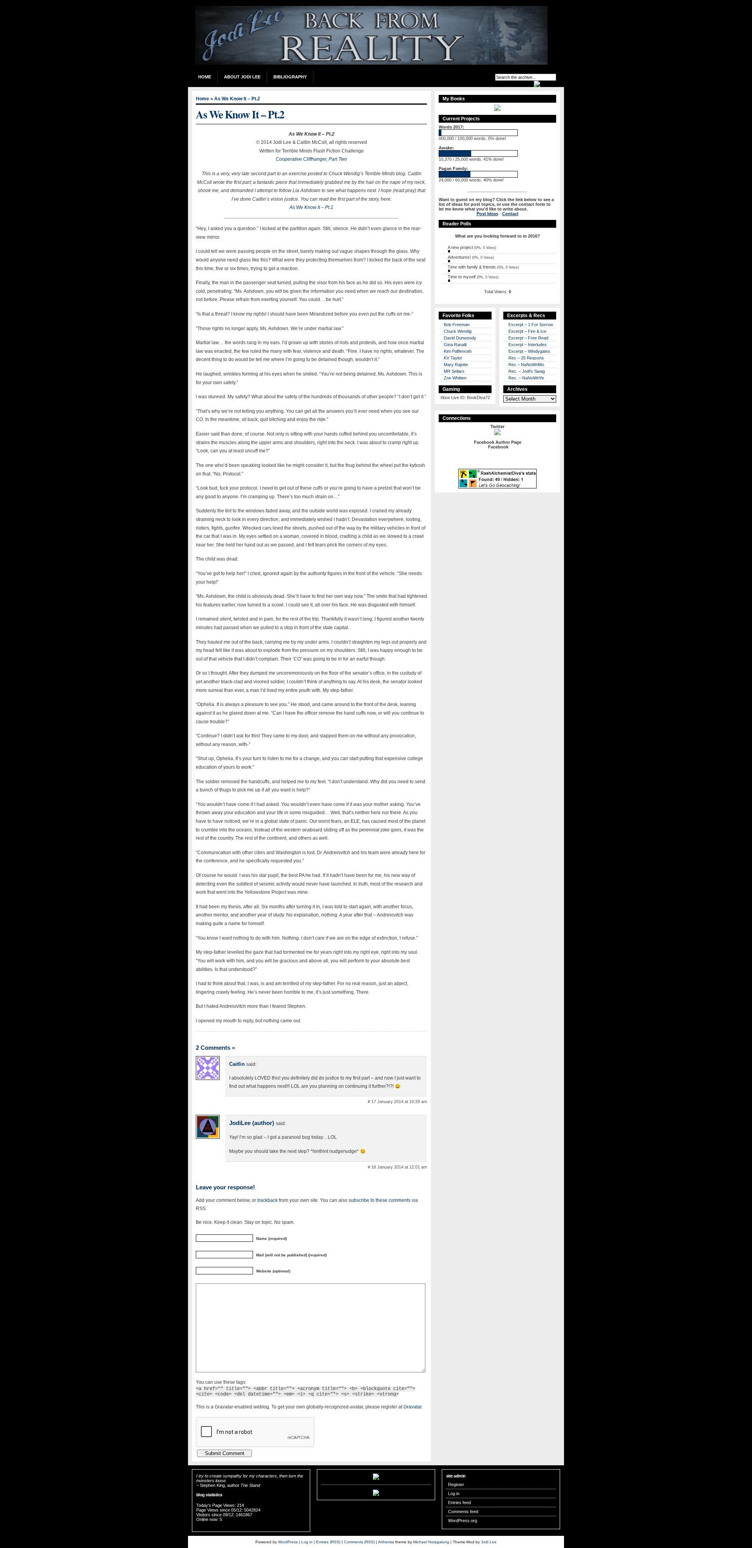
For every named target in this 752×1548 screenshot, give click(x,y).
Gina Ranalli (455, 344)
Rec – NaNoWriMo (526, 364)
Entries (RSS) (328, 1542)
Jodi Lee (489, 1542)
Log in (453, 1493)
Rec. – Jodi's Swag (526, 371)
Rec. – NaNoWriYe (526, 378)
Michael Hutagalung (431, 1542)
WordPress (288, 1542)
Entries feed (459, 1502)
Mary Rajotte (456, 364)
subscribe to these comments (379, 1200)
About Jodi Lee (242, 76)
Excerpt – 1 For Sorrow (530, 324)
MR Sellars (454, 371)
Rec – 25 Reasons (526, 358)
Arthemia (386, 1542)
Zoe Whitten (455, 378)
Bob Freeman (457, 324)
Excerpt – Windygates (529, 351)
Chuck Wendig (458, 331)
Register (456, 1484)
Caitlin (237, 1064)
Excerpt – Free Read (528, 338)
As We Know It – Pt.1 (311, 207)
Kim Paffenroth (458, 351)
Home (204, 76)
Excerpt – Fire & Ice (527, 331)
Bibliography (290, 76)
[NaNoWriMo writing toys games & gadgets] (497, 132)
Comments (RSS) (359, 1542)
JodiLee (240, 1123)
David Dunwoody (460, 338)
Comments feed (463, 1511)
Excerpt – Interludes (527, 344)
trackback (267, 1200)
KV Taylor (453, 358)
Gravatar (412, 1406)
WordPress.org (462, 1520)
